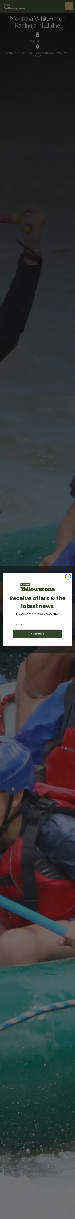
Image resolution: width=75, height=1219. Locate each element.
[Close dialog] (68, 576)
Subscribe (37, 633)
